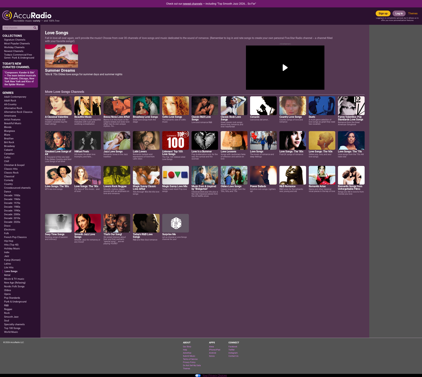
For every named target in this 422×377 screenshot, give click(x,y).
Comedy (8, 180)
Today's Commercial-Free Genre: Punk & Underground (19, 56)
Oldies (7, 290)
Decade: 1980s (12, 206)
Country (8, 184)
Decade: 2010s (12, 218)
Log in (399, 13)
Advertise (187, 353)
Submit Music (189, 356)
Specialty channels (14, 324)
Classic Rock (11, 172)
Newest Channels (13, 51)
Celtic (7, 157)
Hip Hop (8, 240)
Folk (6, 233)
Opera (7, 294)
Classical (9, 176)
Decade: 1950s (12, 195)
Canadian (9, 153)
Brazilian (9, 138)
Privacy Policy (189, 362)
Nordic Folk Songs (14, 286)
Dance (7, 191)
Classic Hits (11, 168)
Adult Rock (10, 100)
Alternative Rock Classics (18, 111)
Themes (413, 13)
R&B (6, 305)
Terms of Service (190, 359)
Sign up (383, 13)
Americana (10, 115)
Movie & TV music (14, 278)
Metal (7, 275)
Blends (8, 127)
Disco (7, 225)
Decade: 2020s (12, 221)
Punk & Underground (15, 301)
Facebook (232, 347)
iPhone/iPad (214, 350)
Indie (6, 252)
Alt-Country (10, 104)
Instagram (233, 353)
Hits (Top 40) (11, 244)
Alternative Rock (13, 108)
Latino (7, 263)
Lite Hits (9, 267)
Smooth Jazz (11, 316)
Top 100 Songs (12, 328)
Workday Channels (14, 47)
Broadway (9, 146)
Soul (6, 320)
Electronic (9, 229)
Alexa (211, 347)
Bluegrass (9, 130)
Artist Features (12, 119)
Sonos (212, 356)
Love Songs (11, 271)
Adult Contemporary (15, 96)
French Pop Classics (15, 237)
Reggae (8, 309)
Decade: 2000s (12, 214)
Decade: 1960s (12, 199)
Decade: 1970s (12, 203)
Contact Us (233, 356)
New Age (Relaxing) (15, 282)
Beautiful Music (12, 123)
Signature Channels (14, 39)
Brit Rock (9, 142)
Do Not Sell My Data (192, 365)
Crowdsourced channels (17, 187)
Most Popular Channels (17, 43)
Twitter (231, 350)
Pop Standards (12, 297)
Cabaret (8, 149)
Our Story (187, 347)
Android (212, 353)
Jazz (6, 256)
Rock (7, 313)
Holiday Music (12, 248)
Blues (7, 134)
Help (185, 350)
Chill (6, 161)
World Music (11, 331)
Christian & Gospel (14, 165)
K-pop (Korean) (12, 259)
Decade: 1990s (12, 210)
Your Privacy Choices (214, 375)
